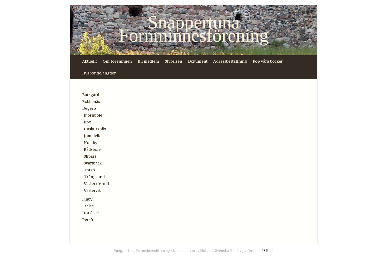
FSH (265, 250)
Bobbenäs (91, 101)
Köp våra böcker (268, 61)
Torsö (89, 169)
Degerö (89, 108)
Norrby (90, 142)
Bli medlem (148, 61)
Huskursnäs (95, 128)
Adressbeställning (230, 61)
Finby (87, 199)
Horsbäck (91, 212)
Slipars (90, 156)
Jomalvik (92, 135)
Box (87, 121)
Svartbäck (93, 163)
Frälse (88, 205)
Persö (87, 219)
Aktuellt (89, 61)
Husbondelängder (99, 73)
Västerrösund (96, 183)
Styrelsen (173, 61)
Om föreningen (117, 61)
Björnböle (93, 115)
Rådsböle (92, 149)
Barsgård (90, 94)
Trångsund (94, 176)
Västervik (92, 190)
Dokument (197, 61)
